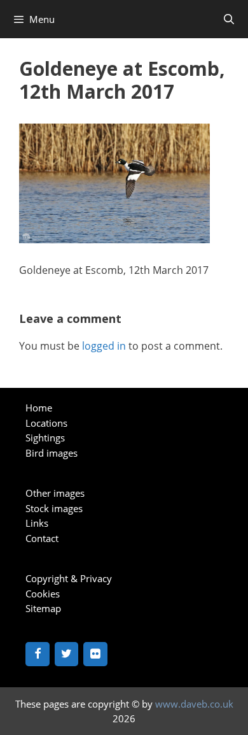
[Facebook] (37, 654)
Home (38, 407)
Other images (55, 493)
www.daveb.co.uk (194, 703)
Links (36, 523)
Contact (42, 538)
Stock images (54, 508)
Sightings (45, 437)
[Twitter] (67, 654)
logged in (104, 346)
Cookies (42, 593)
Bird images (51, 452)
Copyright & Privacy (68, 578)
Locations (46, 423)
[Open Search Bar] (228, 19)
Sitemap (43, 608)
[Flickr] (95, 654)
